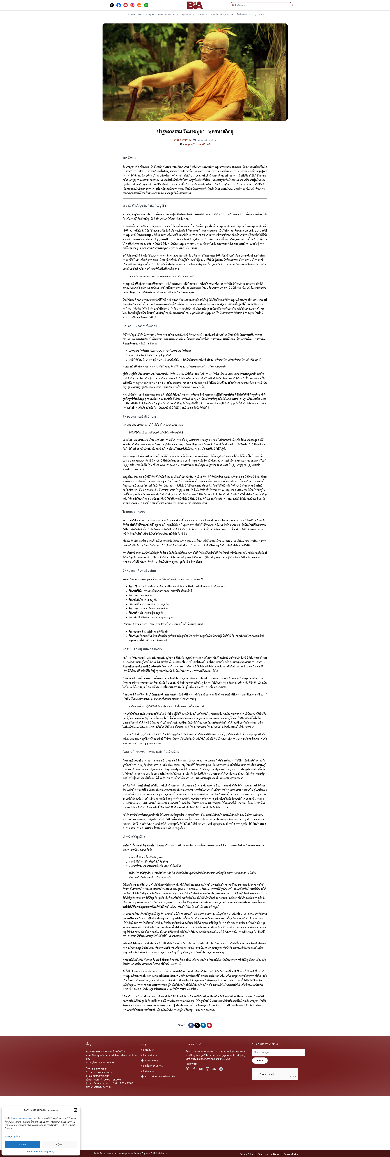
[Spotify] (221, 1069)
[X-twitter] (187, 1069)
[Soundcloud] (214, 1069)
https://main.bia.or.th (22, 1118)
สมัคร (260, 1060)
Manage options (12, 1136)
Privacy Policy (48, 1151)
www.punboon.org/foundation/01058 (210, 1059)
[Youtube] (201, 1069)
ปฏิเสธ (59, 1144)
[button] (75, 1110)
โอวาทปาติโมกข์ (201, 144)
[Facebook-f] (194, 1069)
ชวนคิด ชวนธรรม (182, 140)
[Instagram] (207, 1069)
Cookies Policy (33, 1151)
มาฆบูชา (187, 144)
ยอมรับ (22, 1144)
